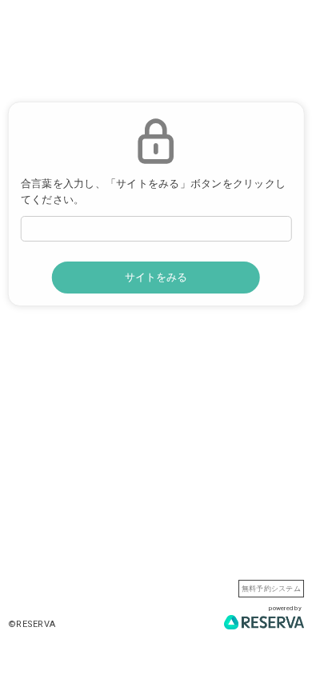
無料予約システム (271, 588)
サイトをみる (156, 277)
